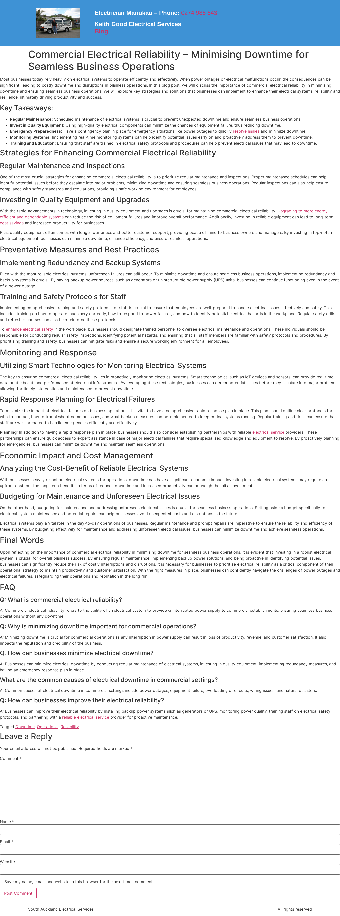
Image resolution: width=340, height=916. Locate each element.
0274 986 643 (199, 12)
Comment (11, 758)
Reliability (70, 726)
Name (7, 822)
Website (7, 862)
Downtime (25, 726)
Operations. (47, 726)
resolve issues (246, 131)
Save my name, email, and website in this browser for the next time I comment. (79, 882)
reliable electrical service (85, 717)
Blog (101, 31)
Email (6, 842)
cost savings (12, 222)
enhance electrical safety (29, 329)
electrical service (268, 432)
